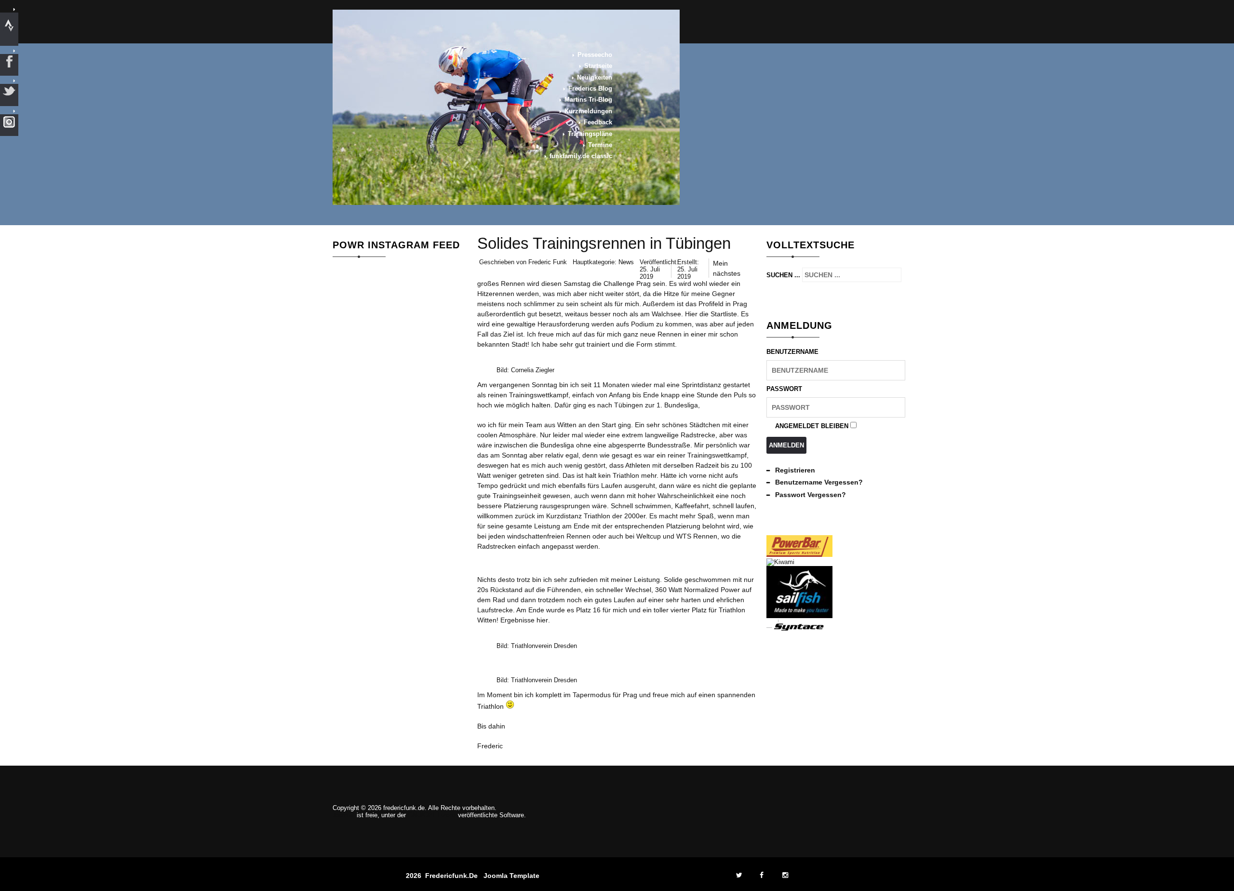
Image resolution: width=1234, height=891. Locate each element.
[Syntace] (799, 629)
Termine (600, 144)
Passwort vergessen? (810, 495)
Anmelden (786, 445)
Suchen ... (783, 275)
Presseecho (594, 54)
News (626, 262)
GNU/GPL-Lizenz (432, 815)
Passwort (784, 388)
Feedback (598, 122)
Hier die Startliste (711, 314)
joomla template (511, 875)
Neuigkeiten (594, 77)
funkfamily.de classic (581, 156)
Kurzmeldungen (588, 111)
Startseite (598, 65)
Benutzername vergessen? (819, 482)
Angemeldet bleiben (811, 426)
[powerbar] (799, 554)
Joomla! (344, 815)
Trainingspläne (590, 133)
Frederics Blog (590, 88)
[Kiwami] (780, 562)
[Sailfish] (799, 616)
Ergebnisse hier (524, 620)
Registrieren (795, 470)
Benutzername (792, 351)
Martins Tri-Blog (588, 99)
